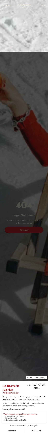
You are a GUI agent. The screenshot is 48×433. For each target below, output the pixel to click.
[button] (42, 5)
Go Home (24, 230)
